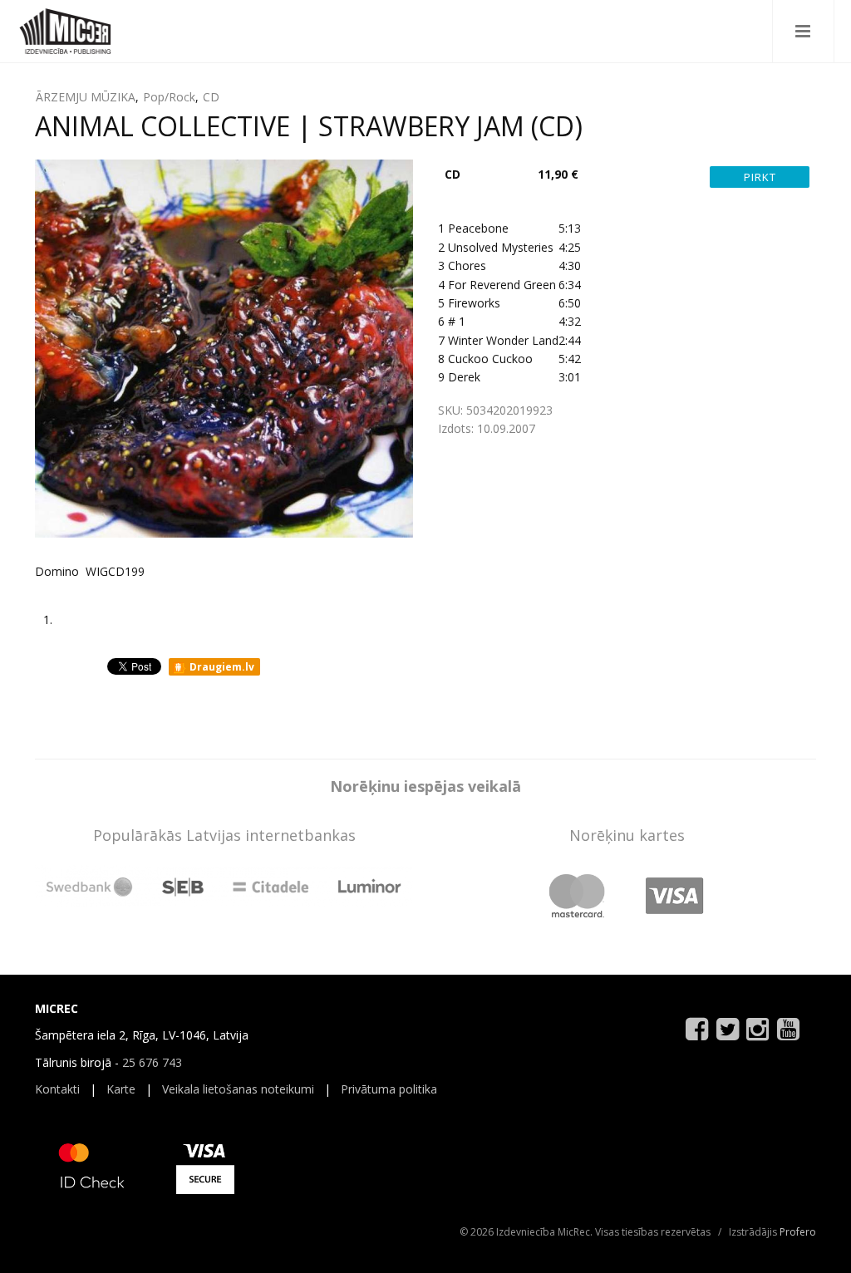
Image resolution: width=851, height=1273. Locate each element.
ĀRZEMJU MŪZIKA (85, 97)
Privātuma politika (389, 1089)
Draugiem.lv (220, 667)
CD (211, 97)
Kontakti (57, 1089)
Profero (798, 1232)
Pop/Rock (169, 97)
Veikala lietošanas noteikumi (238, 1089)
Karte (120, 1089)
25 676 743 (152, 1062)
